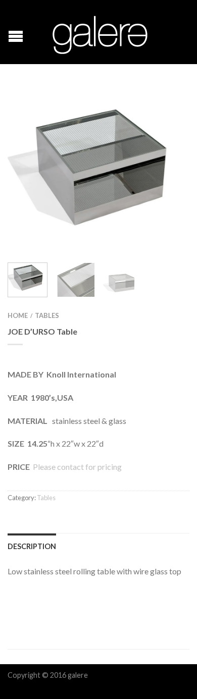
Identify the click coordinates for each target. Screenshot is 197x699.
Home (18, 315)
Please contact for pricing (76, 466)
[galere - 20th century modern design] (100, 32)
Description (32, 546)
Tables (47, 315)
